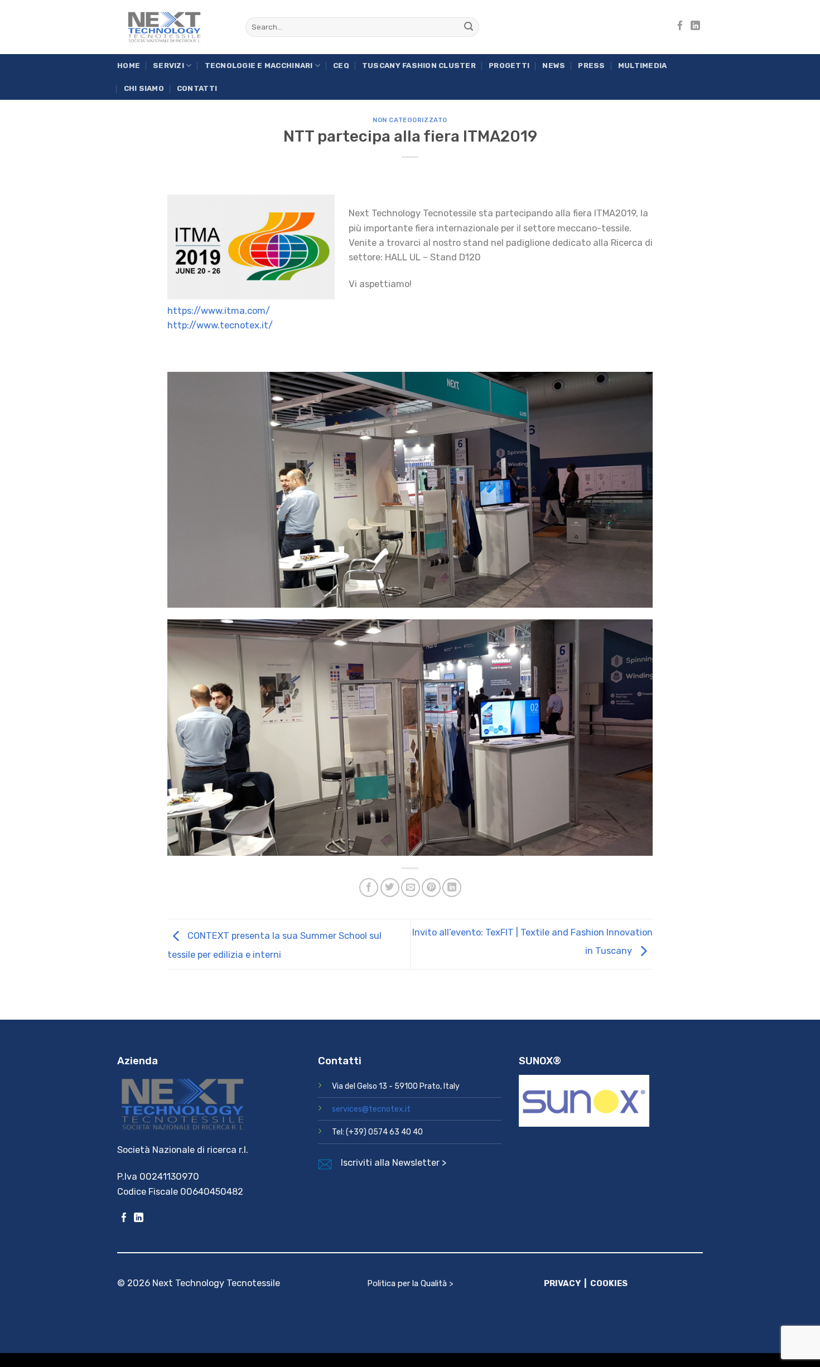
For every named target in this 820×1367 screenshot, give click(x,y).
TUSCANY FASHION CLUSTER (419, 65)
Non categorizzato (410, 120)
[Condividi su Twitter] (389, 887)
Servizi (168, 65)
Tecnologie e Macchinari (259, 65)
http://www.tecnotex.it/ (220, 325)
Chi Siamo (144, 88)
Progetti (509, 65)
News (553, 65)
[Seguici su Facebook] (680, 26)
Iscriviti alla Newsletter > (393, 1162)
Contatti (197, 88)
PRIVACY (562, 1283)
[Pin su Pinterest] (431, 887)
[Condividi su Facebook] (368, 887)
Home (128, 65)
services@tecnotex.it (371, 1109)
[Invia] (469, 27)
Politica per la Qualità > (410, 1283)
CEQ (341, 65)
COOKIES (609, 1283)
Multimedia (642, 65)
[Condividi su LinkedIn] (451, 887)
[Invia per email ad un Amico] (410, 887)
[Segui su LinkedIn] (695, 26)
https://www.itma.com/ (218, 311)
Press (591, 65)
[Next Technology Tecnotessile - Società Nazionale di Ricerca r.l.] (173, 27)
